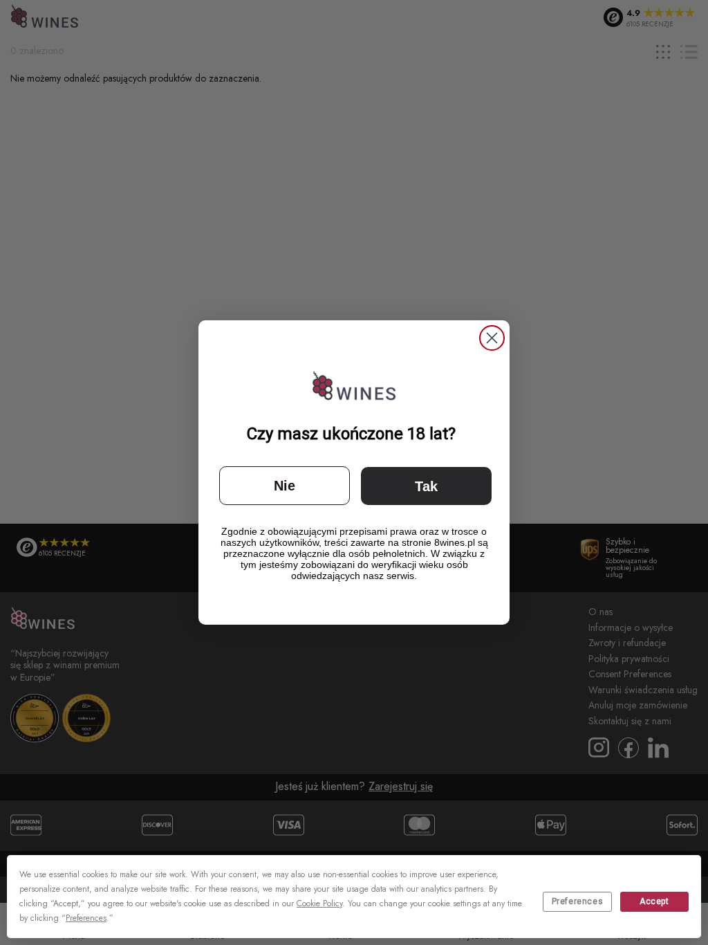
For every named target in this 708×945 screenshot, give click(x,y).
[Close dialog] (492, 338)
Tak (426, 486)
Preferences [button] (86, 918)
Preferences (578, 901)
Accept (654, 901)
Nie (284, 485)
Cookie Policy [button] (319, 903)
